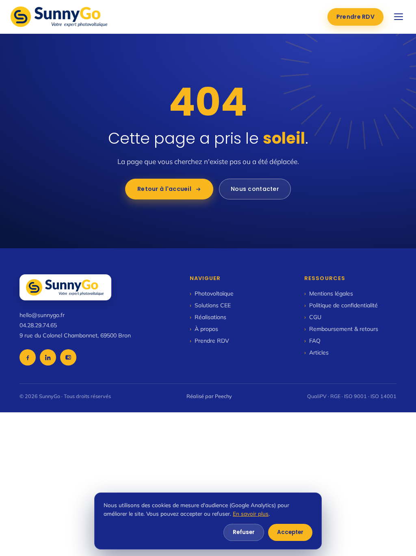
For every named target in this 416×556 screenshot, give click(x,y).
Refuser (244, 532)
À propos (204, 329)
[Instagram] (68, 357)
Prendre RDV (355, 17)
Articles (316, 352)
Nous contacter (255, 189)
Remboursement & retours (341, 329)
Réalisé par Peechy (209, 396)
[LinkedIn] (48, 357)
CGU (312, 317)
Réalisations (208, 317)
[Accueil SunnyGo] (60, 17)
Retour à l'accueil (164, 189)
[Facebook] (28, 357)
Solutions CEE (210, 305)
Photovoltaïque (212, 293)
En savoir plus (251, 513)
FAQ (312, 340)
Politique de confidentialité (341, 305)
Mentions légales (328, 293)
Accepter (290, 532)
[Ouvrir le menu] (398, 16)
